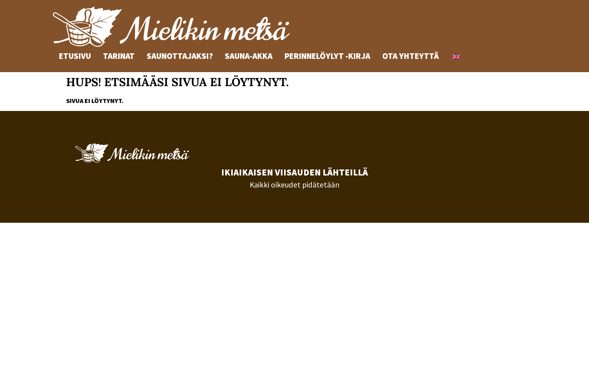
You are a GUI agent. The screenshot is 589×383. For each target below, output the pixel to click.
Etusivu (75, 56)
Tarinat (119, 56)
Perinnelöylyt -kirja (327, 56)
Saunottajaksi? (180, 56)
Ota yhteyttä (410, 56)
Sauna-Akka (248, 56)
